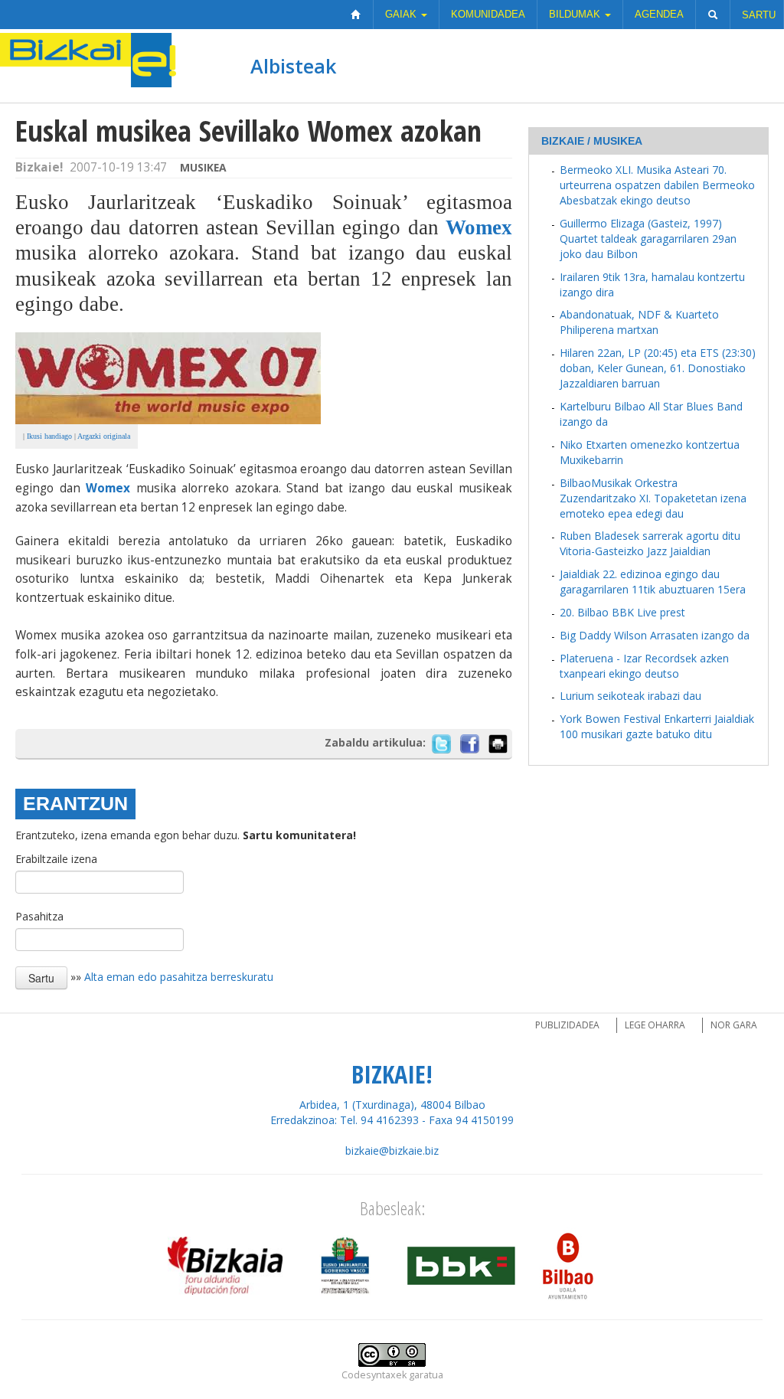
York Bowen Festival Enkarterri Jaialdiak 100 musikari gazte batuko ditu (657, 726)
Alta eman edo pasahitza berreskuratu (178, 976)
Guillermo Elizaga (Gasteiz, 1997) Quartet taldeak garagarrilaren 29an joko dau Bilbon (648, 238)
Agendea (659, 14)
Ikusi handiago (49, 436)
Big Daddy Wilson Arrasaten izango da (655, 635)
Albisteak (293, 66)
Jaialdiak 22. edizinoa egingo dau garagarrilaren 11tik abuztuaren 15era (653, 582)
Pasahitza (39, 916)
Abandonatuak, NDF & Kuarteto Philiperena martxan (639, 322)
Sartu (759, 15)
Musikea (203, 167)
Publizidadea (567, 1024)
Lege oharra (655, 1024)
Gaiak (402, 14)
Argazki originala (103, 436)
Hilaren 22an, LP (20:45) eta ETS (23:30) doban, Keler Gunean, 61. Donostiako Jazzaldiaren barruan (658, 368)
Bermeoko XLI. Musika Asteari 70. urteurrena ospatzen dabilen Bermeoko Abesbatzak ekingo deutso (657, 185)
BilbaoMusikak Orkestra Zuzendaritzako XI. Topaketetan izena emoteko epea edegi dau (653, 498)
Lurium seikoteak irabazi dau (630, 695)
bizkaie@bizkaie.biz (392, 1150)
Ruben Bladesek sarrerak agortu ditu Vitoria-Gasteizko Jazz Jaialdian (650, 543)
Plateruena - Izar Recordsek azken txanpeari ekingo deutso (644, 666)
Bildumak (576, 14)
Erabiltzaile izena (56, 858)
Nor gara (733, 1024)
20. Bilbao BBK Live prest (622, 612)
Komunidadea (488, 14)
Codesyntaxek (374, 1374)
